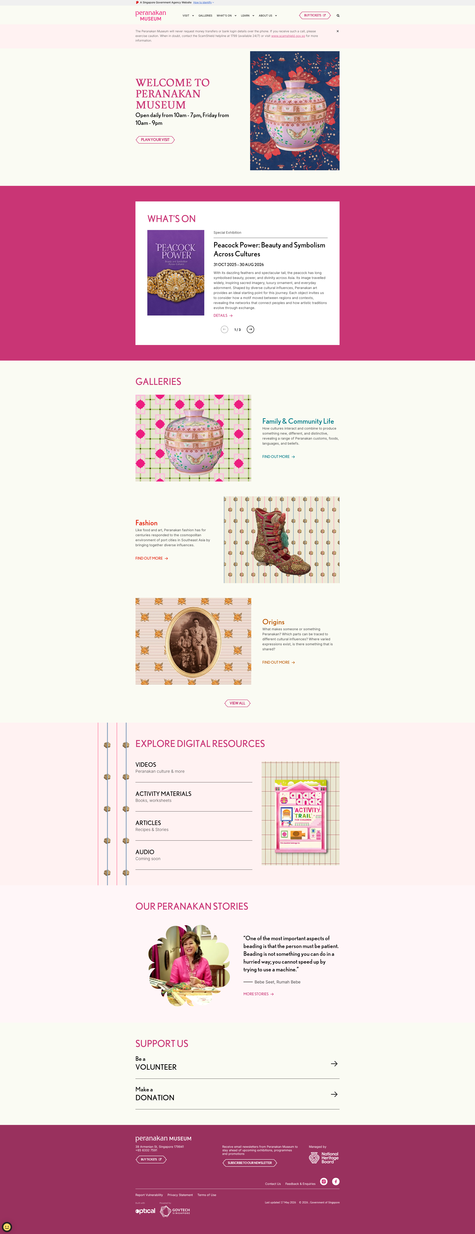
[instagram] (323, 1181)
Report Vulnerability (149, 1195)
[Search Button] (338, 15)
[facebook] (336, 1181)
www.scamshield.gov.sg (288, 36)
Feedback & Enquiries (300, 1184)
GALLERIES (205, 15)
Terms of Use (206, 1195)
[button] (250, 329)
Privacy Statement (180, 1195)
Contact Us (273, 1184)
